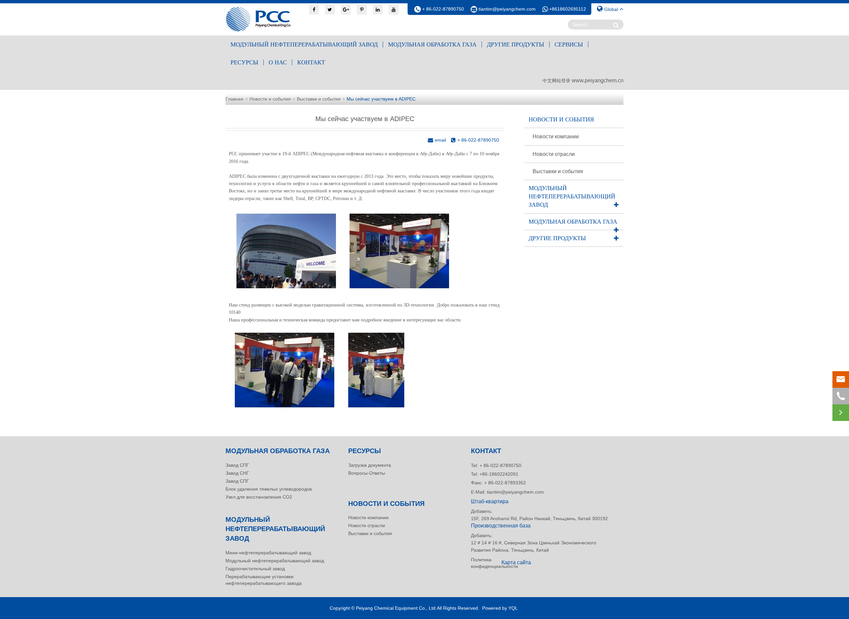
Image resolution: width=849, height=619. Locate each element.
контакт (311, 62)
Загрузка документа (369, 465)
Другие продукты (515, 44)
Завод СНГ (237, 473)
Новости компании (556, 136)
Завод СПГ (237, 465)
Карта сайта (516, 562)
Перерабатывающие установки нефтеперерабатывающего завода (264, 580)
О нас (278, 62)
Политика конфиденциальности (484, 563)
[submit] (616, 25)
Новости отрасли (554, 154)
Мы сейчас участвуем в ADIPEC (381, 99)
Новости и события (270, 99)
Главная (234, 99)
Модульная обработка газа (432, 44)
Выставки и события (319, 99)
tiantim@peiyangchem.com (507, 9)
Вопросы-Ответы (366, 473)
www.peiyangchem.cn (597, 80)
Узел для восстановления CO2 (259, 497)
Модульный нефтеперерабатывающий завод (304, 44)
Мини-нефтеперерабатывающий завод (268, 552)
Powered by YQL (500, 608)
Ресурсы (244, 62)
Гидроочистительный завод (255, 568)
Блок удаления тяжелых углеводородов (269, 489)
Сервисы (569, 44)
